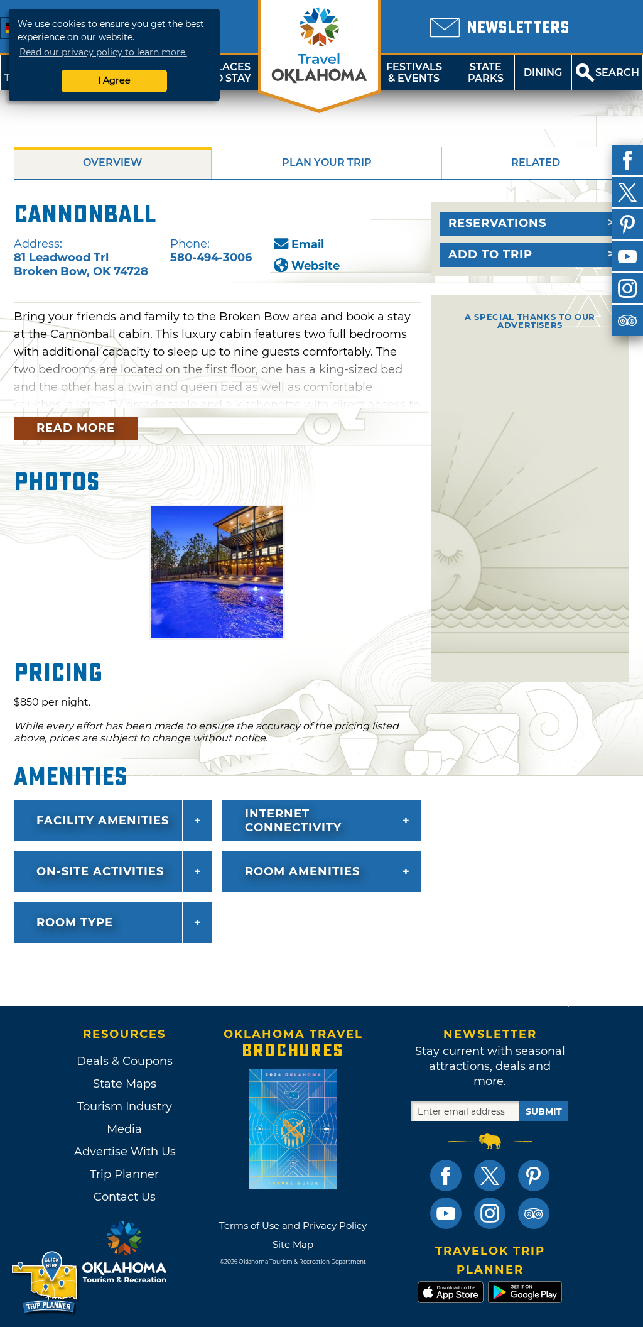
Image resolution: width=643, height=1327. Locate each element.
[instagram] (627, 288)
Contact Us (125, 1197)
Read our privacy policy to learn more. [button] (103, 52)
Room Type (74, 922)
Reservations (497, 223)
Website (315, 266)
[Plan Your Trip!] (45, 1283)
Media (124, 1129)
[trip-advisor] (627, 320)
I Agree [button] (114, 80)
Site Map (293, 1244)
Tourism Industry (124, 1106)
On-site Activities (100, 871)
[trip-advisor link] (533, 1213)
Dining (543, 73)
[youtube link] (446, 1213)
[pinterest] (627, 224)
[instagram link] (489, 1213)
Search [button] (617, 73)
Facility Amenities (102, 820)
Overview (112, 162)
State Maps (124, 1084)
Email (307, 244)
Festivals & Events (414, 72)
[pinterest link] (533, 1175)
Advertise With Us (124, 1152)
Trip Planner (124, 1174)
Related (535, 162)
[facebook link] (446, 1175)
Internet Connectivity (293, 820)
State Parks (486, 72)
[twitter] (627, 192)
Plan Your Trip (327, 162)
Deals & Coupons (125, 1061)
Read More (75, 428)
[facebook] (627, 160)
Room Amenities (302, 871)
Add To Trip (490, 254)
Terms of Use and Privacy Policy (293, 1225)
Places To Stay (229, 72)
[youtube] (627, 256)
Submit (544, 1111)
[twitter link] (489, 1175)
